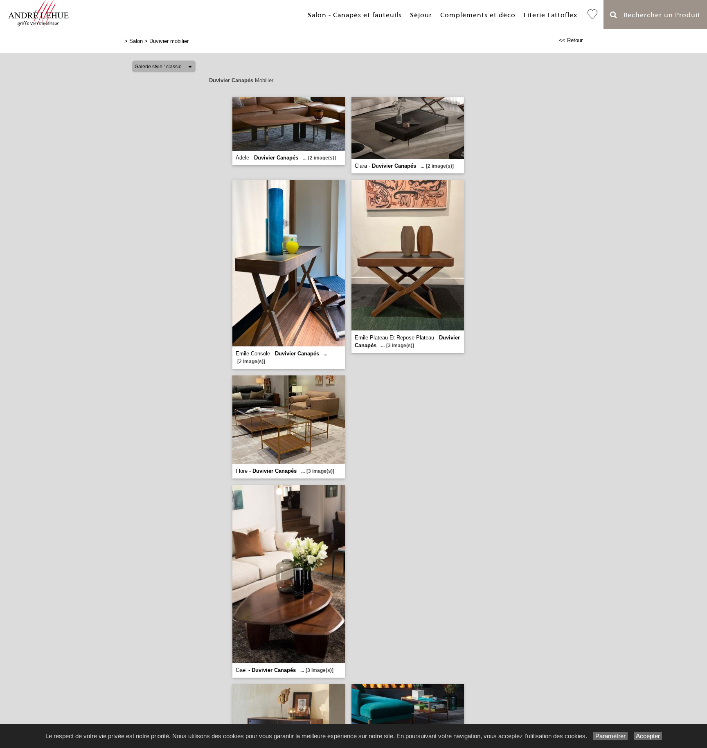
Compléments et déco (478, 15)
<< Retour (571, 40)
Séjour (421, 15)
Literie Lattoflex (550, 15)
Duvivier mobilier (169, 41)
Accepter (648, 735)
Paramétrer (610, 735)
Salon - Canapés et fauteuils (355, 15)
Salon (136, 41)
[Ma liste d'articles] (592, 14)
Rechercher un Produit (658, 15)
